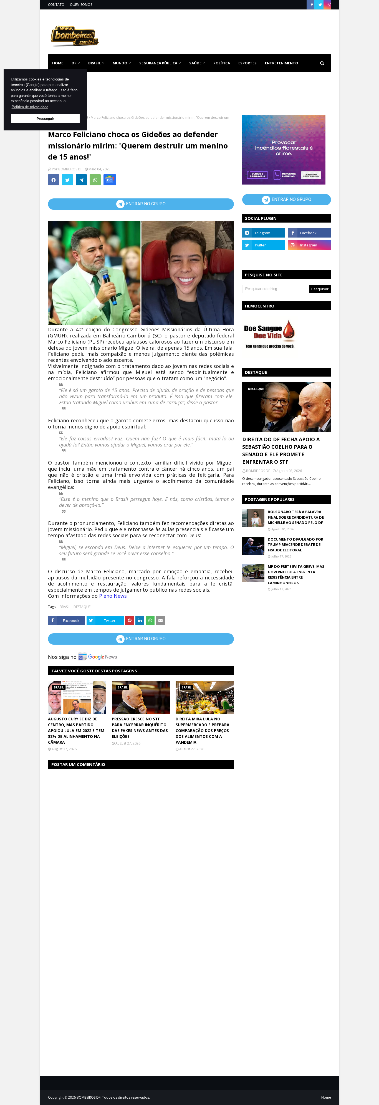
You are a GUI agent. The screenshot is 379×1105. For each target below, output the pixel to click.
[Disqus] (141, 843)
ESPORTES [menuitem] (247, 62)
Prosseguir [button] (45, 118)
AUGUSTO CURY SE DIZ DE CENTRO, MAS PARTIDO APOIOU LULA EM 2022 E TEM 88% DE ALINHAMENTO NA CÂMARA (76, 730)
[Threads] (263, 257)
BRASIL (65, 606)
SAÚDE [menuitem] (195, 62)
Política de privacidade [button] (30, 107)
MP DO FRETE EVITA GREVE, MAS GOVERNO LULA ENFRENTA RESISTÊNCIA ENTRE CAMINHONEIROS (296, 574)
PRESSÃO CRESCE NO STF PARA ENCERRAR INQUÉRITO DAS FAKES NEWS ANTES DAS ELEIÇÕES (140, 727)
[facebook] (311, 4)
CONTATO (56, 4)
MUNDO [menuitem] (120, 62)
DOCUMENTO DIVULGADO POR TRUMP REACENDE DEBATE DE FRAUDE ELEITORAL (295, 544)
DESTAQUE (82, 606)
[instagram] (328, 4)
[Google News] (109, 179)
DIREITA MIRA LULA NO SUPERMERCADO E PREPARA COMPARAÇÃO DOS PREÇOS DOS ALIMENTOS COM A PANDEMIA (202, 730)
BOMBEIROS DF (70, 169)
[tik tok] (309, 257)
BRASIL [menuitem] (94, 62)
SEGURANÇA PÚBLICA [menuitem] (158, 62)
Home (326, 1097)
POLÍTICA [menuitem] (221, 62)
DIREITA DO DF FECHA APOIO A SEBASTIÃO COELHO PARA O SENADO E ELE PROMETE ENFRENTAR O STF (281, 450)
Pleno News (113, 595)
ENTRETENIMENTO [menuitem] (281, 62)
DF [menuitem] (74, 62)
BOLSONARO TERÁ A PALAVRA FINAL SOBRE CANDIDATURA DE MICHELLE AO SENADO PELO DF (296, 517)
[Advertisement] (230, 30)
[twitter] (320, 4)
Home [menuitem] (57, 62)
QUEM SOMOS (81, 4)
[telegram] (263, 233)
